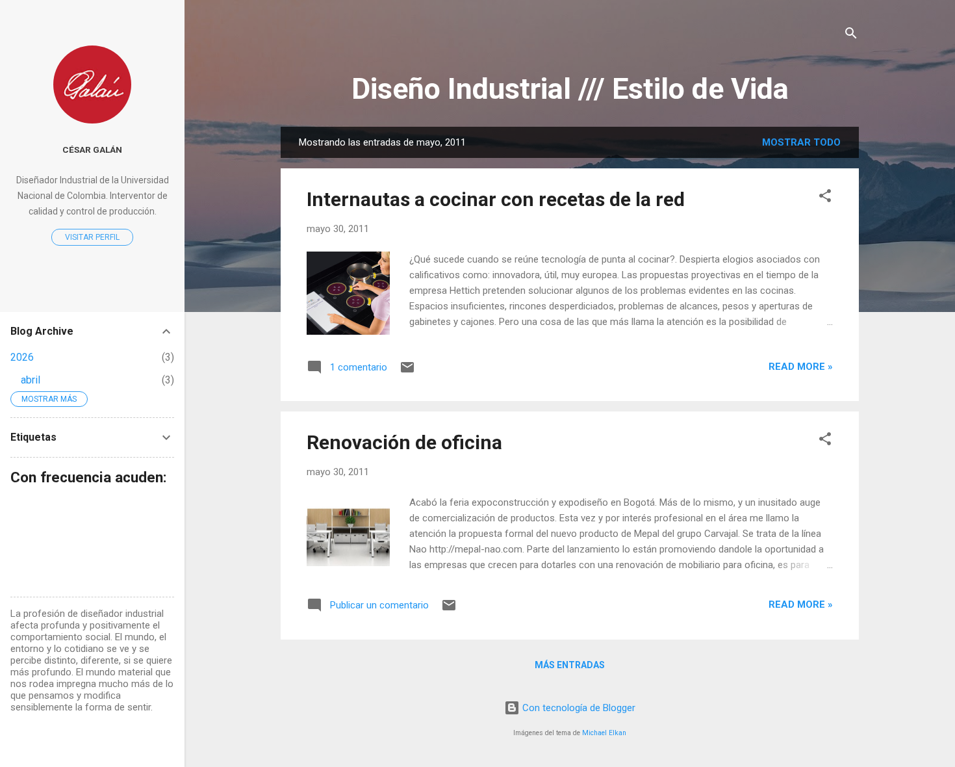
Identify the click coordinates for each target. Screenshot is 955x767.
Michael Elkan (604, 733)
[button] (825, 198)
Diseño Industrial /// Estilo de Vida (570, 89)
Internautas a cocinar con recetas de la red (496, 199)
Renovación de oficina (404, 442)
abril (30, 380)
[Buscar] (851, 35)
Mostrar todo (801, 142)
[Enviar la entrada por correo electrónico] (407, 372)
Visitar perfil (92, 237)
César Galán (92, 149)
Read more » (801, 366)
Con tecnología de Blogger (577, 708)
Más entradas (570, 665)
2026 (22, 357)
